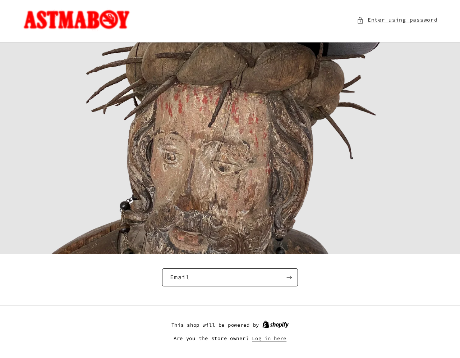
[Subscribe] (289, 277)
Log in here (269, 338)
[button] (397, 20)
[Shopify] (275, 325)
